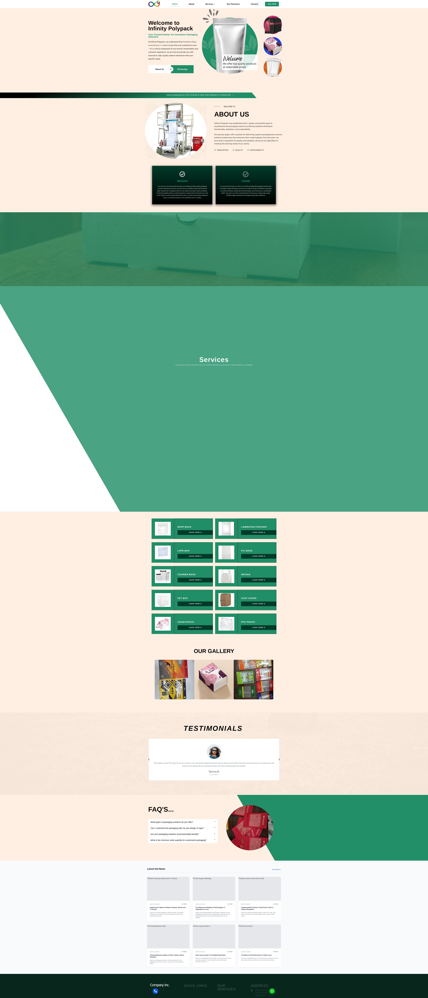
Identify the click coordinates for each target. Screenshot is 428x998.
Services (209, 4)
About (191, 4)
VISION (246, 181)
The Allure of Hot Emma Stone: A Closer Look (256, 955)
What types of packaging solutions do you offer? (171, 822)
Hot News (184, 904)
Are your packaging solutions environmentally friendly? (174, 834)
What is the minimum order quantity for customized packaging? (178, 840)
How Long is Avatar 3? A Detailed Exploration (210, 955)
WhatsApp (182, 69)
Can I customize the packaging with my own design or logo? (177, 828)
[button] (153, 679)
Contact (254, 4)
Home (175, 4)
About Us (159, 69)
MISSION (182, 181)
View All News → (276, 869)
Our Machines (233, 4)
